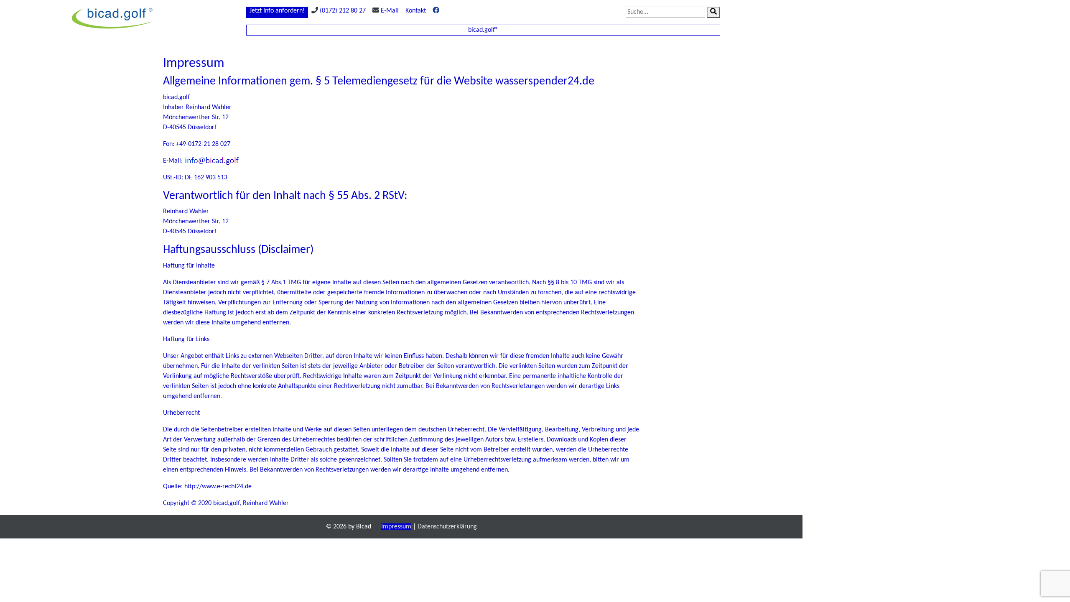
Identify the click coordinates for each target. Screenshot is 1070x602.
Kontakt (415, 11)
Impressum (396, 526)
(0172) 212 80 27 (343, 11)
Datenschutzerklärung (447, 526)
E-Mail (390, 11)
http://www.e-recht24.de (218, 486)
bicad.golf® (483, 30)
